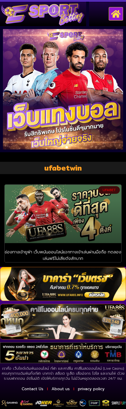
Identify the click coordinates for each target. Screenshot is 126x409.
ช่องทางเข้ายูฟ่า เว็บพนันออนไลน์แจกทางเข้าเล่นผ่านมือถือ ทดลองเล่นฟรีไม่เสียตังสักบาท (63, 255)
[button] (116, 14)
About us (61, 389)
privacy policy (91, 389)
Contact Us (32, 389)
